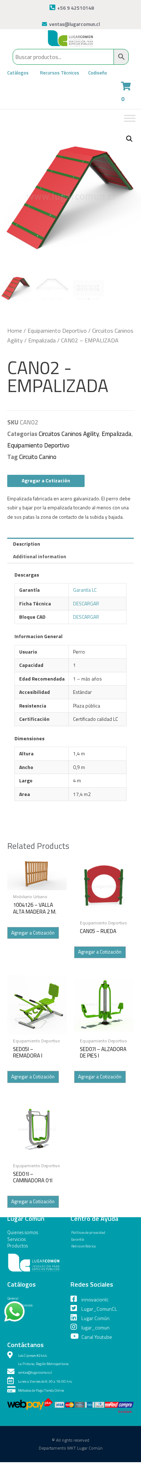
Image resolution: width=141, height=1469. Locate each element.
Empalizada (42, 340)
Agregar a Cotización (46, 480)
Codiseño (97, 72)
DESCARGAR (86, 603)
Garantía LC (85, 589)
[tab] (70, 544)
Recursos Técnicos (59, 72)
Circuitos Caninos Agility (69, 433)
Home (14, 330)
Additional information (39, 556)
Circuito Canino (37, 456)
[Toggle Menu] (130, 118)
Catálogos (18, 72)
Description (26, 543)
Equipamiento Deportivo (57, 330)
